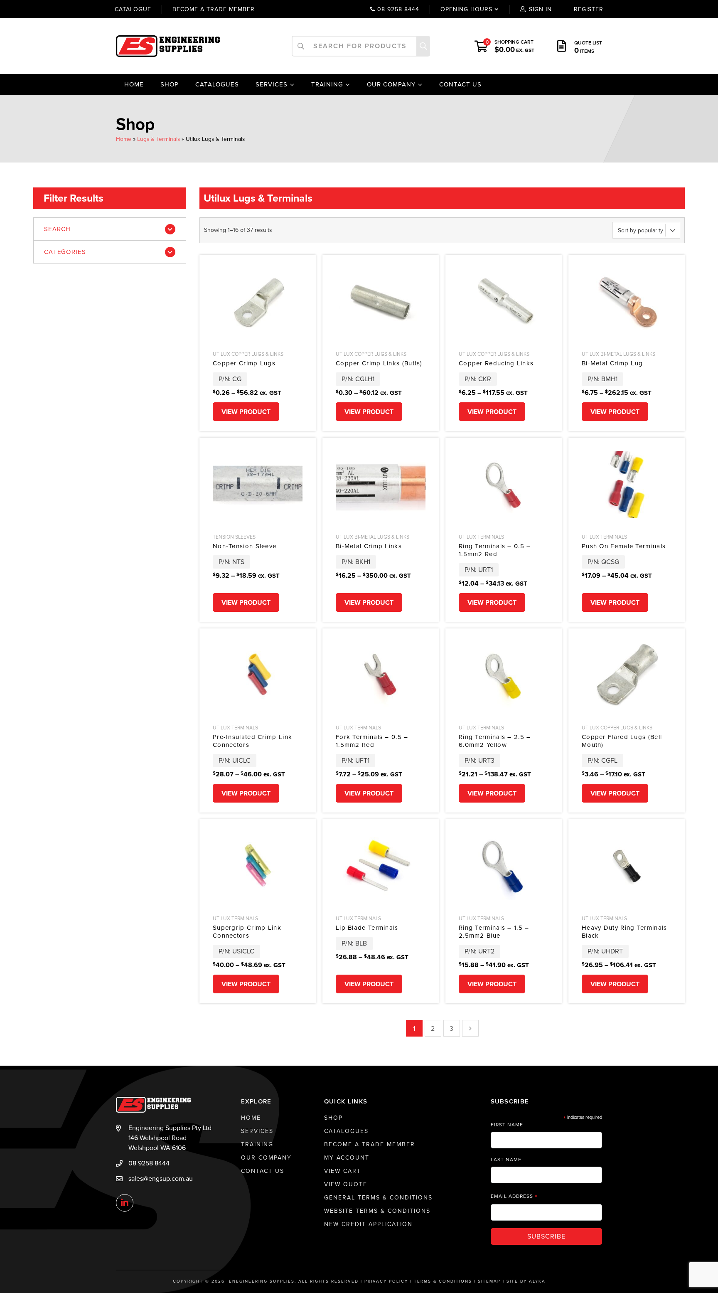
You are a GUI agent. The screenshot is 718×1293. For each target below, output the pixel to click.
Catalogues (217, 84)
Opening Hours (460, 9)
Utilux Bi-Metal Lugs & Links (618, 354)
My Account (346, 1157)
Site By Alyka (526, 1281)
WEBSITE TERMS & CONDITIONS (377, 1210)
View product (245, 412)
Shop (169, 84)
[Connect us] (124, 1203)
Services (272, 84)
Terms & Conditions (443, 1281)
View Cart (342, 1171)
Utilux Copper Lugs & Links (248, 354)
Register (588, 9)
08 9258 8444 (397, 9)
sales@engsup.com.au (160, 1179)
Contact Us (460, 84)
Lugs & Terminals (158, 139)
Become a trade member (213, 9)
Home (134, 84)
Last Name (506, 1159)
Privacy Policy (386, 1281)
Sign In (540, 9)
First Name (507, 1125)
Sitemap (489, 1281)
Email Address (514, 1196)
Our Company (391, 84)
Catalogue (133, 9)
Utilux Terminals (481, 537)
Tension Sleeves (234, 537)
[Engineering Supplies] (168, 45)
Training (327, 84)
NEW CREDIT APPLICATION (368, 1224)
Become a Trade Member (369, 1144)
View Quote (345, 1184)
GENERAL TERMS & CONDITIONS (378, 1197)
